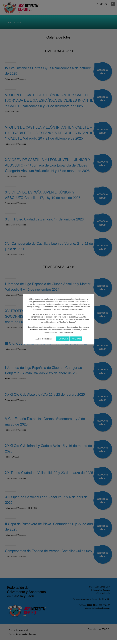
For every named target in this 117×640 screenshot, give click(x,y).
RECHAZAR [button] (63, 338)
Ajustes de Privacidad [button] (44, 338)
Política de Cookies (65, 332)
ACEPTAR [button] (76, 338)
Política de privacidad (38, 329)
